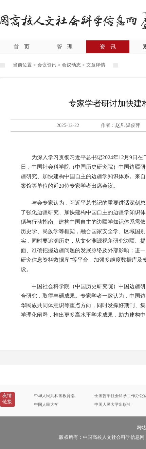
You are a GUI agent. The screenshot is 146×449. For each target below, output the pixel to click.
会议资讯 (46, 65)
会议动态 (71, 65)
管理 (65, 47)
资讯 (108, 47)
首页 (22, 47)
